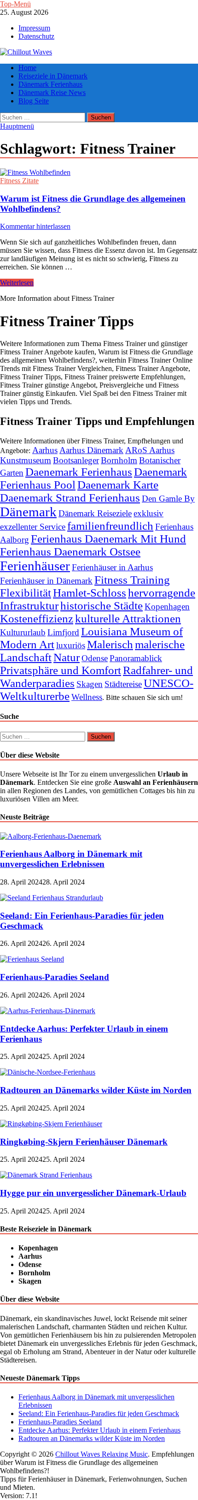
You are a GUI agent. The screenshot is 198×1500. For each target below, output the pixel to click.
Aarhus (45, 450)
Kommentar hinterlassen (35, 226)
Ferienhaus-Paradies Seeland (54, 977)
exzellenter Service (32, 527)
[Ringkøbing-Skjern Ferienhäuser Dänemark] (51, 1124)
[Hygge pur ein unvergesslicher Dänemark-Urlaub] (46, 1175)
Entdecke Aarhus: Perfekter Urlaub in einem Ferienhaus (99, 1430)
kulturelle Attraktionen (128, 618)
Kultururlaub (23, 632)
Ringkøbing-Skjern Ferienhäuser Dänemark (84, 1142)
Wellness (86, 697)
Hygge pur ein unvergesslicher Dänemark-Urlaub (93, 1193)
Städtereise (123, 684)
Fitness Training (132, 580)
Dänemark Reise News (52, 92)
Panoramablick (136, 658)
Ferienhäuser (35, 565)
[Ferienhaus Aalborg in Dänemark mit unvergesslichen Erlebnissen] (50, 836)
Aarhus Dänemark (91, 450)
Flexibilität (25, 592)
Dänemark (28, 511)
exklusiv (148, 513)
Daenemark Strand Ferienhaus (70, 497)
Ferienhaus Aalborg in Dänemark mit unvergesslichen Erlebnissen (71, 859)
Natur (66, 657)
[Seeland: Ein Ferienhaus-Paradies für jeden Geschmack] (51, 898)
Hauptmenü (17, 126)
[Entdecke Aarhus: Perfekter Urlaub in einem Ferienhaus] (47, 1011)
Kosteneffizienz (36, 618)
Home (27, 68)
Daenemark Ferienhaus (78, 472)
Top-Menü (15, 4)
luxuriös (70, 645)
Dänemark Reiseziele (95, 513)
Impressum (34, 28)
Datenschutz (36, 36)
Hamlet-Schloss (89, 592)
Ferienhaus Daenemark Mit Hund (108, 538)
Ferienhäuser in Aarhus (112, 567)
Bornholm (119, 460)
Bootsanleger (76, 460)
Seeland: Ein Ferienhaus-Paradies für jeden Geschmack (98, 1413)
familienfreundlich (110, 526)
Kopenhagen (167, 606)
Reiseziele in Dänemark (52, 76)
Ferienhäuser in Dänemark (46, 581)
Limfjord (63, 632)
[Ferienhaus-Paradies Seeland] (32, 959)
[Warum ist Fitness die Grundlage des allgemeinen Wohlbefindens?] (99, 172)
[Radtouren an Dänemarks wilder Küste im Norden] (47, 1072)
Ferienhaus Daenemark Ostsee (70, 551)
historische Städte (101, 605)
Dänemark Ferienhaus (50, 84)
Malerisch (110, 644)
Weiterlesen (17, 283)
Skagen (89, 684)
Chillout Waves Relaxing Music (101, 1454)
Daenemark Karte (117, 484)
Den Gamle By (168, 498)
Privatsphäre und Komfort (60, 670)
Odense (95, 658)
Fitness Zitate (19, 181)
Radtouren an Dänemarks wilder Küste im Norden (96, 1090)
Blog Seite (33, 101)
